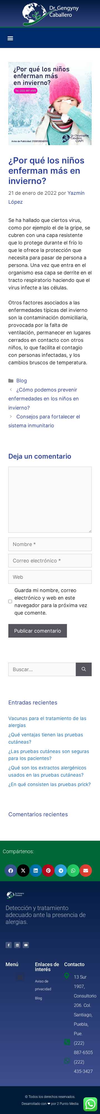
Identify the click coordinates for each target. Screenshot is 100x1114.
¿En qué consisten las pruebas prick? (49, 784)
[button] (10, 37)
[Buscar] (84, 669)
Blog (21, 380)
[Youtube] (26, 945)
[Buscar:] (42, 669)
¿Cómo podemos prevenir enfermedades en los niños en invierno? (43, 399)
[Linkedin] (17, 945)
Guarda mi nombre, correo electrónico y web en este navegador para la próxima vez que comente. (50, 601)
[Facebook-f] (9, 945)
